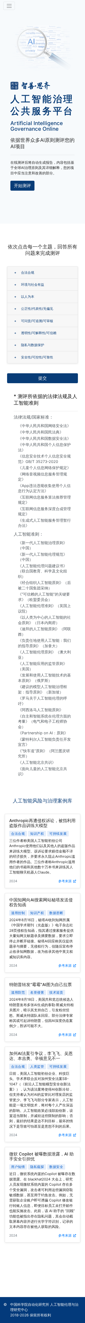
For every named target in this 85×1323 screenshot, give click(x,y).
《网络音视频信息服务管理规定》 (42, 477)
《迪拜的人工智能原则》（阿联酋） (44, 631)
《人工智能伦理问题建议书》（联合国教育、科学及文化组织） (42, 571)
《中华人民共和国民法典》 (40, 432)
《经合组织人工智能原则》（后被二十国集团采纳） (44, 585)
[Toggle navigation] (9, 6)
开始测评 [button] (22, 185)
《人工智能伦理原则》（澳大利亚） (44, 654)
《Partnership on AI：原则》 (43, 733)
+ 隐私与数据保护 (29, 345)
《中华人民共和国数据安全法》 (44, 438)
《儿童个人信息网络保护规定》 (44, 467)
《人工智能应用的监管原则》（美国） (42, 666)
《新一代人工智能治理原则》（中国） (42, 545)
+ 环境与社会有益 (29, 284)
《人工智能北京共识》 (37, 762)
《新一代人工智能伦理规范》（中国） (42, 557)
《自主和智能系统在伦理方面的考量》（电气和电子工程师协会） (44, 721)
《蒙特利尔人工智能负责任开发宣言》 (44, 742)
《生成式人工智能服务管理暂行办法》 (44, 523)
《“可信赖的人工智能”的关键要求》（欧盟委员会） (44, 597)
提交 (42, 378)
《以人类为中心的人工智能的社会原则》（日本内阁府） (44, 620)
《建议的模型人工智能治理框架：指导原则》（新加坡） (42, 689)
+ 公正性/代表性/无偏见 (33, 309)
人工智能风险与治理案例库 (42, 801)
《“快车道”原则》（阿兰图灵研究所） (44, 753)
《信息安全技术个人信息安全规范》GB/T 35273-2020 (44, 459)
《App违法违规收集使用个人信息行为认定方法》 (44, 488)
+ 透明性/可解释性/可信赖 (35, 333)
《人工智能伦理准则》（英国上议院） (44, 608)
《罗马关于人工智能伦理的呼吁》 (42, 701)
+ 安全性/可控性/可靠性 (33, 357)
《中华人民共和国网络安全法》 (44, 425)
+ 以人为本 (24, 296)
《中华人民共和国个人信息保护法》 (44, 447)
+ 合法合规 (24, 272)
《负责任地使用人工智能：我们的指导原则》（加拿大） (44, 643)
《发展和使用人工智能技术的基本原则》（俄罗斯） (44, 678)
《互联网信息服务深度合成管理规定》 (44, 511)
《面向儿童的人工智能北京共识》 (42, 771)
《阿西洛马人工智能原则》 (40, 709)
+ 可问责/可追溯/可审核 (33, 321)
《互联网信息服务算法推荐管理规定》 (44, 500)
